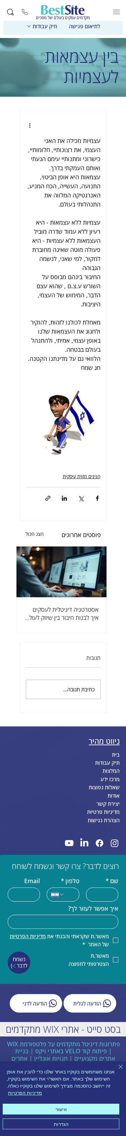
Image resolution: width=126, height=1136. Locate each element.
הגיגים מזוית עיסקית (81, 476)
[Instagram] (115, 843)
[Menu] (117, 11)
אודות (114, 795)
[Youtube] (69, 843)
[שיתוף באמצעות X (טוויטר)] (81, 498)
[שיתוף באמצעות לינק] (48, 498)
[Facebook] (99, 843)
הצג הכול (35, 534)
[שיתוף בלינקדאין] (64, 498)
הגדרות (61, 1124)
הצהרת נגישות (104, 820)
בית (116, 754)
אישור (61, 1109)
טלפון (70, 881)
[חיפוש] (10, 12)
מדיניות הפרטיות (25, 1092)
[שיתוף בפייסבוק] (97, 498)
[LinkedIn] (84, 843)
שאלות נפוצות (104, 787)
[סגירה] (117, 1071)
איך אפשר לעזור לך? (93, 908)
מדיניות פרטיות (103, 812)
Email (32, 881)
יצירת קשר (108, 803)
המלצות (111, 770)
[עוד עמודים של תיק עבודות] (29, 26)
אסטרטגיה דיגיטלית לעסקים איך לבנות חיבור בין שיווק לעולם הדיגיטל (62, 613)
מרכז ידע (110, 779)
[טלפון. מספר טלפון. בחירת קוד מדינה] (57, 894)
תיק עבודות (107, 762)
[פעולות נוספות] (30, 125)
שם (112, 881)
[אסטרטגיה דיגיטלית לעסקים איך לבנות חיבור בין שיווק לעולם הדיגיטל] (61, 571)
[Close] (25, 12)
